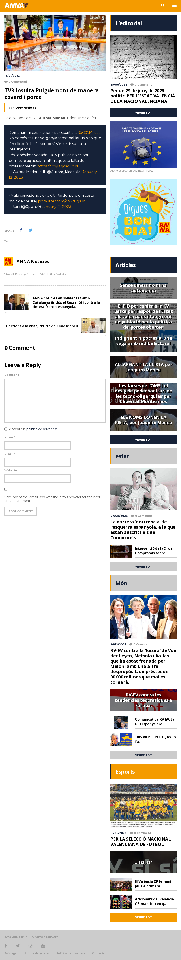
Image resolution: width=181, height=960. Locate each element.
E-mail (9, 454)
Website (10, 470)
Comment (11, 374)
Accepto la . (33, 429)
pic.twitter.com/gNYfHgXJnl (62, 201)
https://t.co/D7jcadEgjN (57, 166)
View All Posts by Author (20, 274)
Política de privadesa (71, 953)
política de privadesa (42, 429)
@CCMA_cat (89, 132)
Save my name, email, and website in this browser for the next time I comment (52, 498)
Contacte (98, 953)
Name (9, 437)
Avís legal (10, 953)
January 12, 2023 (56, 207)
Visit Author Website (53, 274)
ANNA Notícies (25, 107)
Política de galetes (37, 953)
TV (6, 241)
